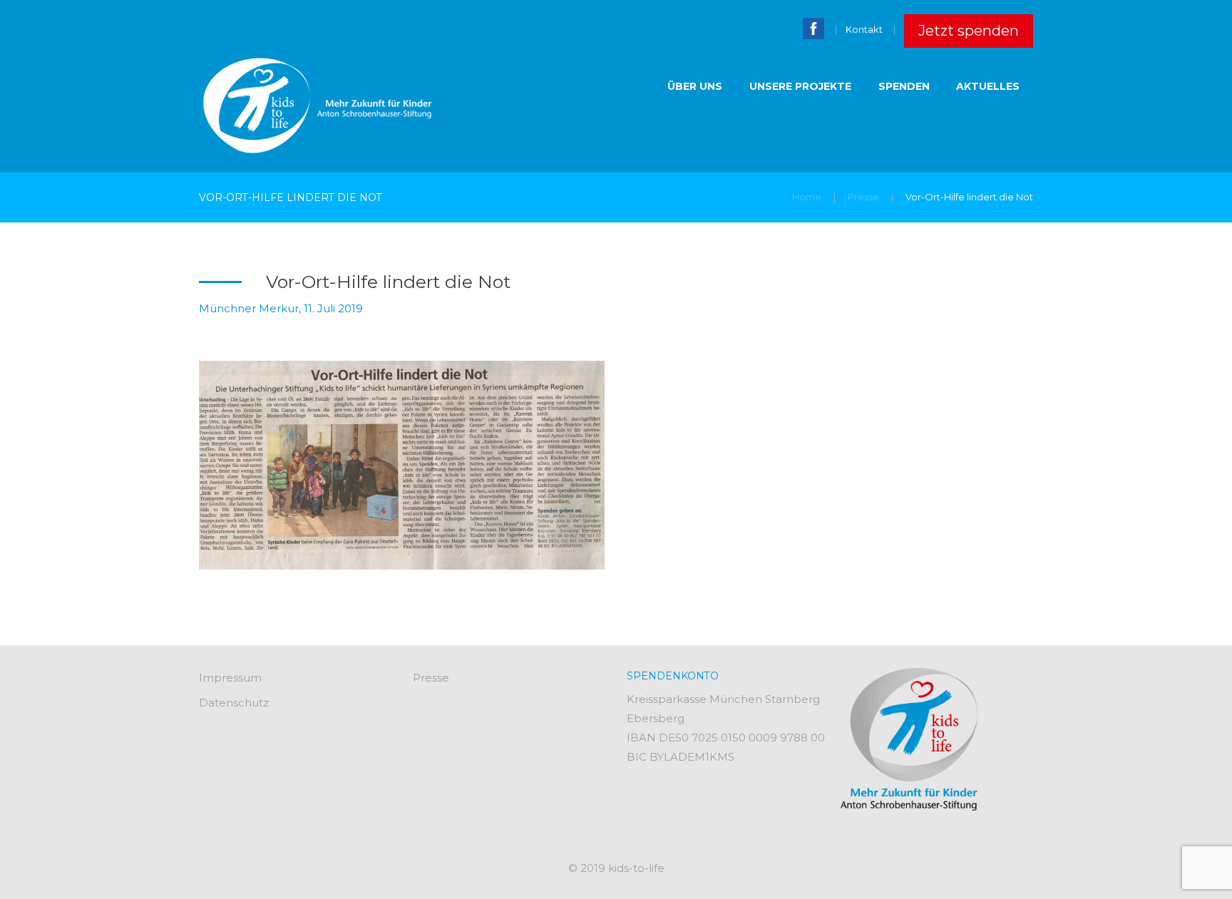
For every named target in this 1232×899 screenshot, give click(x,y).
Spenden (904, 86)
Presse (863, 196)
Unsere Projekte (800, 86)
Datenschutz (234, 702)
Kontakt (864, 29)
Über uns (694, 86)
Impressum (230, 677)
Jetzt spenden (968, 30)
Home (806, 196)
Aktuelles (988, 86)
